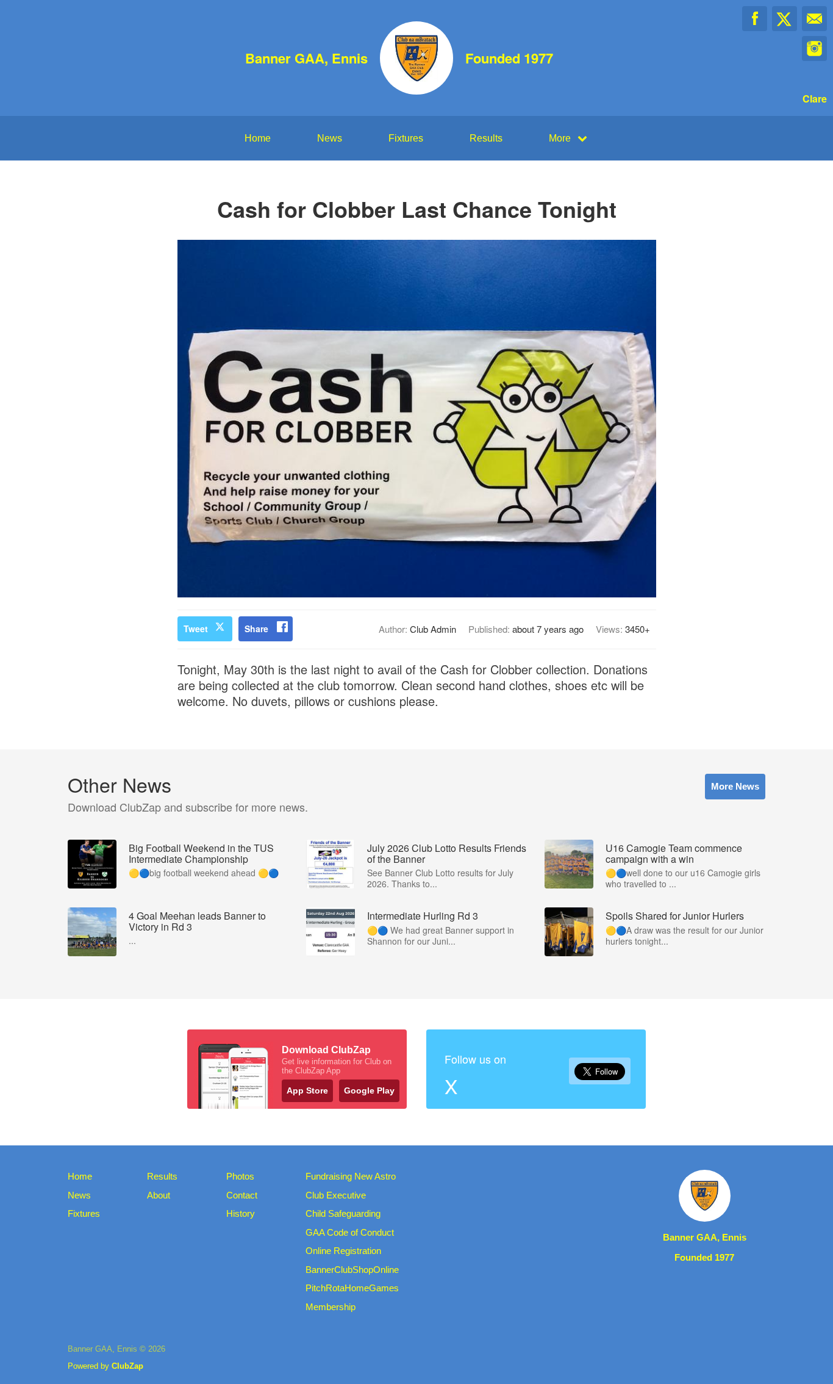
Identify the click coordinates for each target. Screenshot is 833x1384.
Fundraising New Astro (351, 1176)
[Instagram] (814, 48)
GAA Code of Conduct (350, 1232)
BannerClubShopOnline (352, 1269)
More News (735, 786)
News (329, 138)
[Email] (814, 18)
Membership (331, 1307)
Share (256, 628)
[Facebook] (754, 18)
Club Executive (336, 1195)
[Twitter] (784, 18)
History (240, 1213)
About (158, 1195)
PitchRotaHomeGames (352, 1288)
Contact (241, 1195)
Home (258, 138)
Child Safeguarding (343, 1213)
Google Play (369, 1090)
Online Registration (343, 1250)
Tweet (196, 628)
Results (486, 138)
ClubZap (127, 1366)
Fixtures (405, 138)
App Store (307, 1090)
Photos (240, 1176)
